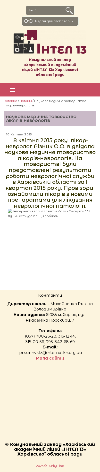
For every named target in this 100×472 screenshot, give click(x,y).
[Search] (69, 11)
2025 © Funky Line (50, 466)
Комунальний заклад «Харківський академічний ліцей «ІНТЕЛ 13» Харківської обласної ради (50, 67)
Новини (26, 101)
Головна (10, 101)
